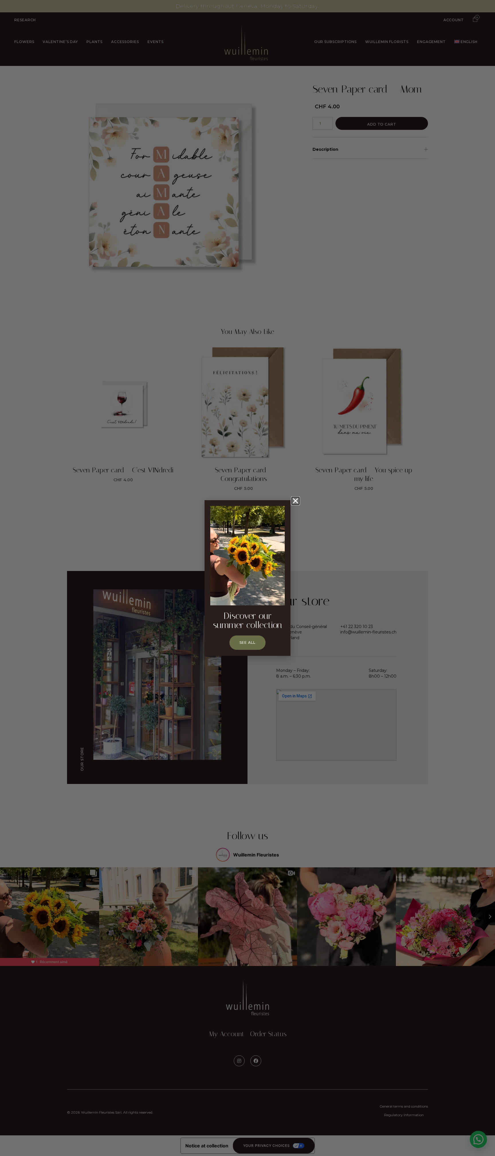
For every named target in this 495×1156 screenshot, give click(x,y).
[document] (247, 578)
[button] (295, 500)
